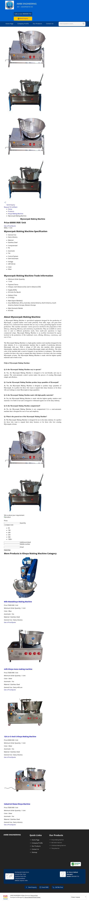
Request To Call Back (10, 207)
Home (10, 209)
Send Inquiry (23, 18)
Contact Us (49, 23)
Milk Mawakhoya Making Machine (18, 602)
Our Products (37, 23)
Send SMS (45, 887)
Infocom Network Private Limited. (32, 897)
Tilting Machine (55, 848)
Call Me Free (59, 887)
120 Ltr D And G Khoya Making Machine (20, 736)
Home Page (9, 23)
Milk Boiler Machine (56, 842)
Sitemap (34, 852)
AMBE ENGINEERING (27, 5)
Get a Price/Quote (10, 226)
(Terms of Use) (34, 895)
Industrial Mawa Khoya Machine (17, 804)
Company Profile (23, 23)
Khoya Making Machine (15, 214)
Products (11, 211)
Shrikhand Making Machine (58, 845)
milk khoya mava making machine (18, 669)
